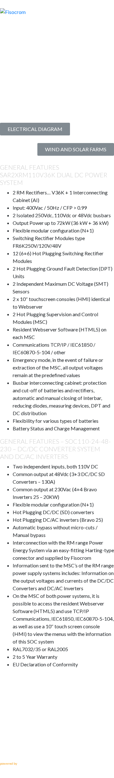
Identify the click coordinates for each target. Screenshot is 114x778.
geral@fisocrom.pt (22, 751)
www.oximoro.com (31, 763)
